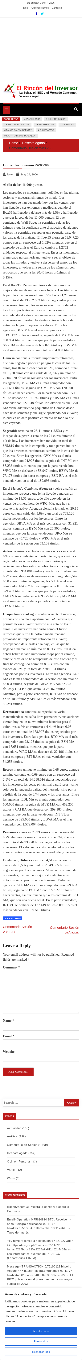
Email (8, 1036)
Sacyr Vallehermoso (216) (21, 136)
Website (8, 1051)
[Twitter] (42, 13)
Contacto (57, 7)
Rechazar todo (41, 1351)
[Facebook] (37, 13)
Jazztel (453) (33, 119)
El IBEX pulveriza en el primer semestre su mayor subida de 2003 (40, 1279)
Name (8, 1020)
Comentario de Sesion (22, 1144)
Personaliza (41, 1341)
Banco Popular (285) (18, 124)
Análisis (12, 1136)
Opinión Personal (19, 1161)
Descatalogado (12, 918)
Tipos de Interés (18, 1232)
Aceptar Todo (41, 1331)
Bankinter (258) (46, 124)
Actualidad (14, 1128)
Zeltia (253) (68, 124)
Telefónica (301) (57, 119)
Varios (11, 1169)
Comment (11, 967)
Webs (11, 1178)
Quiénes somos (40, 7)
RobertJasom (16, 1206)
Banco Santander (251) (19, 130)
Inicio (25, 7)
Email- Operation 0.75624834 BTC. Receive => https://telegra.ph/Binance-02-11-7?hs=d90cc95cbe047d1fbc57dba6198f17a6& (39, 1224)
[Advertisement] (41, 47)
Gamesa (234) (47, 130)
